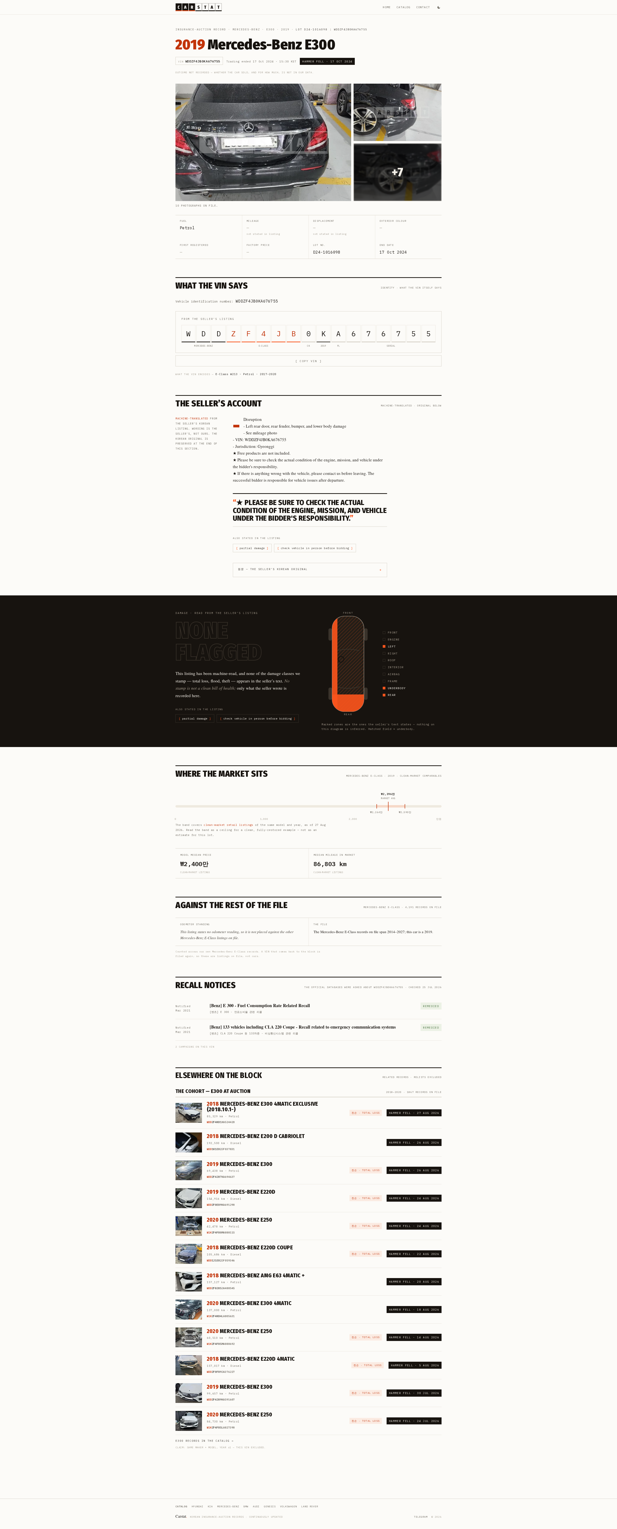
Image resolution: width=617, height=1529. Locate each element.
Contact (423, 7)
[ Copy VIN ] (308, 361)
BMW (245, 1506)
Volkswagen (288, 1506)
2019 (285, 29)
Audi (256, 1506)
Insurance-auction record (200, 29)
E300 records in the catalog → (204, 1440)
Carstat (181, 1516)
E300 (270, 29)
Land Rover (309, 1506)
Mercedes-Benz (246, 29)
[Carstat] (198, 7)
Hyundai (197, 1506)
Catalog (403, 7)
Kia (210, 1506)
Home (387, 7)
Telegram (421, 1516)
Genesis (270, 1506)
